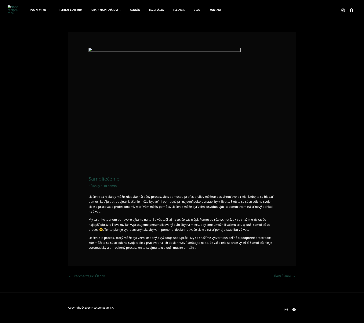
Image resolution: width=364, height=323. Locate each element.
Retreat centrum (70, 10)
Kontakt (215, 10)
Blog (197, 10)
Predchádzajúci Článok (87, 276)
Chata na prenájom (104, 10)
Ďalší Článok (284, 276)
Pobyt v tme (38, 10)
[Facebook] (351, 10)
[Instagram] (343, 10)
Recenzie (179, 10)
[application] (48, 10)
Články (95, 186)
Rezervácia (156, 10)
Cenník (135, 10)
